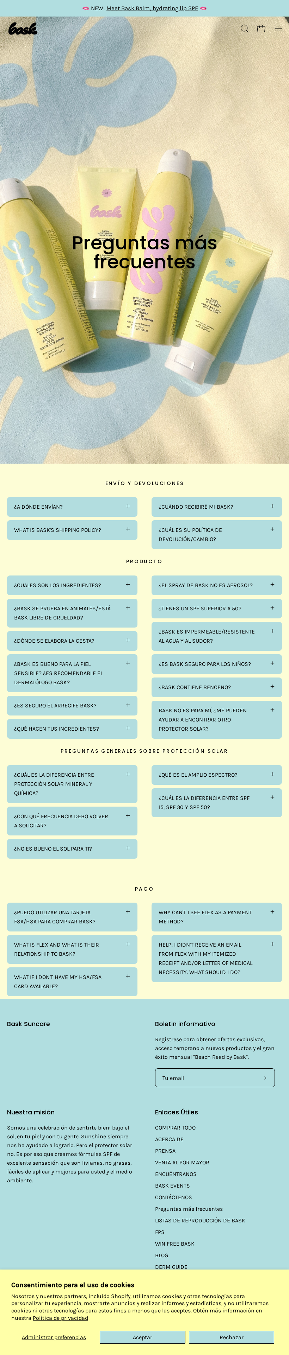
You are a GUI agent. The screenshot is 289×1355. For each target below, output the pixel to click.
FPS (160, 1232)
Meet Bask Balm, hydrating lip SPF (152, 8)
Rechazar (232, 1337)
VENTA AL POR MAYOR (182, 1162)
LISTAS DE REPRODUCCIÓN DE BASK (200, 1220)
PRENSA (165, 1150)
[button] (244, 28)
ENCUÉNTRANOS (176, 1174)
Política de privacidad (60, 1318)
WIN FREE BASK (175, 1243)
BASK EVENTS (172, 1185)
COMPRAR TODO (175, 1127)
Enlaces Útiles (176, 1112)
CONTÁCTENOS (173, 1197)
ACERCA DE (169, 1139)
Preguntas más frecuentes (189, 1208)
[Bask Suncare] (23, 29)
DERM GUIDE (171, 1267)
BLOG (161, 1255)
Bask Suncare (28, 1024)
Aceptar (142, 1337)
